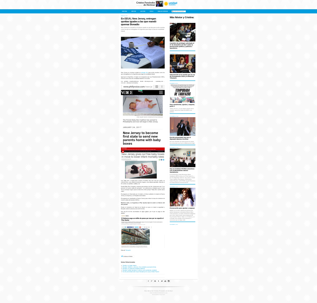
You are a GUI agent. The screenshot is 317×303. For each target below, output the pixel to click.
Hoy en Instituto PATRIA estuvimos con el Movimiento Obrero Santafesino (182, 170)
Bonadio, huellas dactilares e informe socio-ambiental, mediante (140, 270)
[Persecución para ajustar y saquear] (182, 206)
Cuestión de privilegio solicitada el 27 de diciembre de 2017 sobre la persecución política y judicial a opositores (182, 45)
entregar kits (144, 72)
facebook (148, 281)
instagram (168, 281)
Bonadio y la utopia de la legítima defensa (134, 268)
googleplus (151, 281)
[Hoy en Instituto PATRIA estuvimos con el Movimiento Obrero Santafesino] (182, 166)
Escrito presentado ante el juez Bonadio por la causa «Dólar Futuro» (141, 271)
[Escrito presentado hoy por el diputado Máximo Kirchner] (182, 135)
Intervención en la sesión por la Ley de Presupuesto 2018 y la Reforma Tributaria (182, 76)
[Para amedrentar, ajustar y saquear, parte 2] (182, 102)
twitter (162, 281)
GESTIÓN (142, 11)
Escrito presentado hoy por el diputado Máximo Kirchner (180, 138)
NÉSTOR (133, 11)
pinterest (155, 281)
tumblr (158, 281)
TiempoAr (128, 250)
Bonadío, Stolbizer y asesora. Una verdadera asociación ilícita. (139, 267)
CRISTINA (124, 11)
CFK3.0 (151, 11)
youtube (165, 281)
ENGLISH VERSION (163, 11)
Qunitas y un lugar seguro (129, 265)
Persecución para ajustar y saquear (182, 208)
